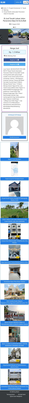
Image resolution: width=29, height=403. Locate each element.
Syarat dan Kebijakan (16, 396)
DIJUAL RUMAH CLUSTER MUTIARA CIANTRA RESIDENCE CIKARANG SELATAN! (14, 344)
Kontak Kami (22, 394)
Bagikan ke (14, 60)
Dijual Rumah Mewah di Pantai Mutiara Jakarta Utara (14, 366)
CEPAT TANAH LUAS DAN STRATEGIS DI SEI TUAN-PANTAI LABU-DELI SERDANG (14, 220)
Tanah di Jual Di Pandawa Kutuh (14, 179)
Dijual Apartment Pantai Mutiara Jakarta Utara (14, 262)
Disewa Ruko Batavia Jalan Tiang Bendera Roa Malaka (14, 242)
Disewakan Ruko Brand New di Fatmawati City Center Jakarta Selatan (14, 387)
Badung (10, 56)
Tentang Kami (11, 394)
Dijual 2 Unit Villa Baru (14, 159)
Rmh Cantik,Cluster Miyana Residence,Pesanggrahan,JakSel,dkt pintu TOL (14, 302)
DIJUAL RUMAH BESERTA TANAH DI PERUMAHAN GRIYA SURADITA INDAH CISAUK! (14, 323)
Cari (25, 2)
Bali (6, 56)
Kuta (14, 56)
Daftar (18, 2)
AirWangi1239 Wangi (14, 115)
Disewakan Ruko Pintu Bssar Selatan (14, 281)
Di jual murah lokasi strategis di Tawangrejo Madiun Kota (14, 199)
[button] (28, 37)
